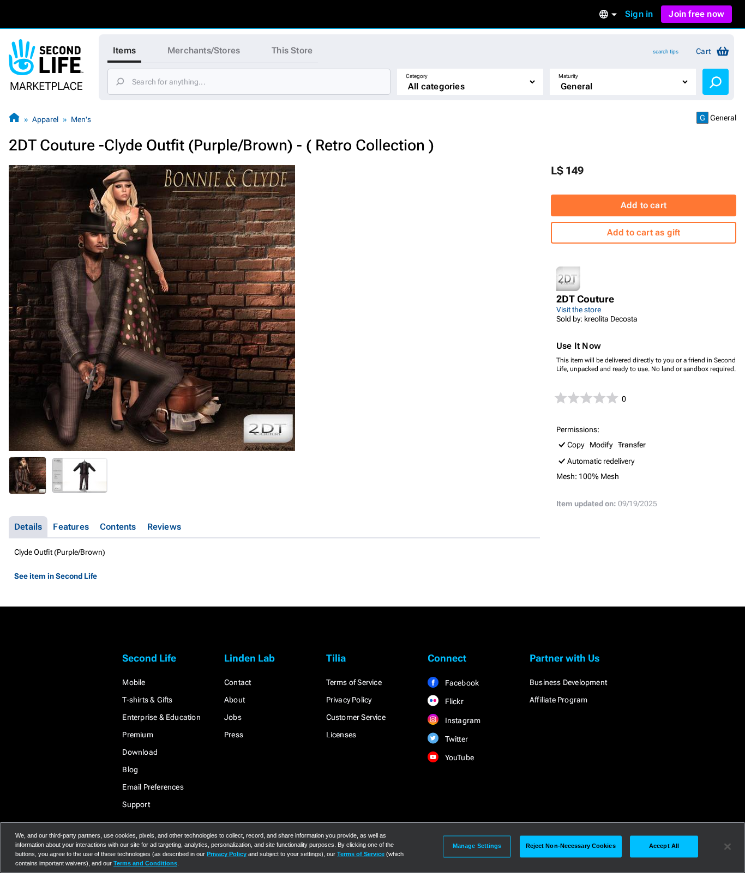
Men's (81, 119)
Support (135, 804)
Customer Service (356, 717)
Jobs (233, 717)
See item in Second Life (55, 576)
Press (233, 734)
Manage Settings (477, 846)
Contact (237, 682)
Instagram (461, 720)
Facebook (461, 682)
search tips (665, 51)
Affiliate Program (558, 699)
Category (417, 76)
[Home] (14, 119)
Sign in (639, 14)
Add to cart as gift (644, 232)
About (234, 699)
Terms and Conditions (145, 863)
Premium (137, 734)
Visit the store (578, 309)
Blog (130, 769)
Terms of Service (354, 682)
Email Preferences (152, 787)
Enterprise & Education (161, 717)
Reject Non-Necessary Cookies (571, 846)
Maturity (568, 76)
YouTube (458, 757)
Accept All (664, 846)
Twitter (455, 739)
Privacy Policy (349, 699)
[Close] (728, 846)
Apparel (45, 119)
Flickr (453, 701)
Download (140, 752)
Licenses (341, 734)
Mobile (133, 682)
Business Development (568, 682)
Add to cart (643, 205)
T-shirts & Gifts (147, 699)
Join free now (696, 14)
